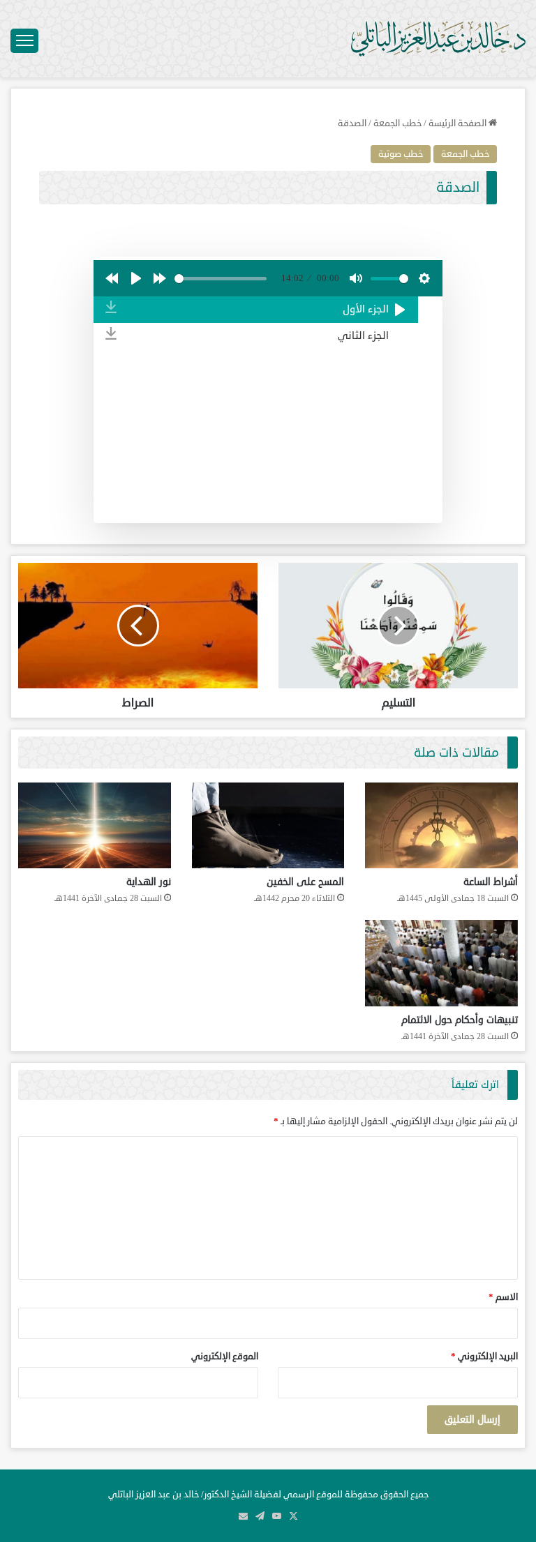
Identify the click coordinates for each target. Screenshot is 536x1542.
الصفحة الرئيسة (459, 123)
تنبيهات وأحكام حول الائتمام (459, 1020)
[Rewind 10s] (111, 278)
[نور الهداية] (94, 825)
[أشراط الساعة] (441, 825)
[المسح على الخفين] (268, 825)
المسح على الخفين (305, 882)
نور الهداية (148, 882)
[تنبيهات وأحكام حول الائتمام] (441, 963)
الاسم (503, 1297)
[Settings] (424, 278)
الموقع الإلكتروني (224, 1356)
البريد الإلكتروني (484, 1356)
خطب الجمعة (397, 123)
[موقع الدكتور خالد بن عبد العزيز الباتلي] (438, 38)
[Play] (136, 278)
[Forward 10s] (160, 278)
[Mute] (356, 278)
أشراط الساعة (490, 882)
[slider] (220, 278)
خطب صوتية (400, 154)
